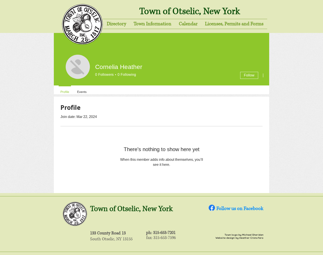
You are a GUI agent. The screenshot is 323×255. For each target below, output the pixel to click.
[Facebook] (212, 208)
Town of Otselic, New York (189, 11)
